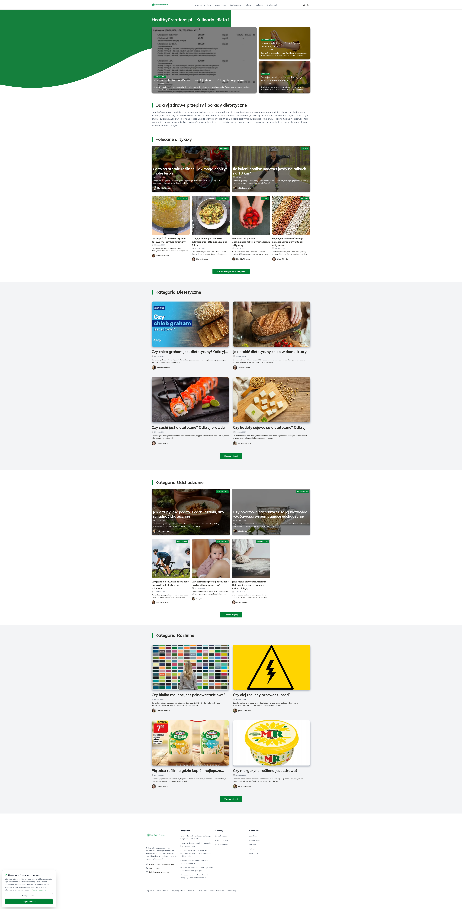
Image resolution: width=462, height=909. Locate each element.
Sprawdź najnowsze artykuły (231, 271)
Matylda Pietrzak (164, 188)
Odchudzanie (235, 5)
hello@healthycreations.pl (159, 872)
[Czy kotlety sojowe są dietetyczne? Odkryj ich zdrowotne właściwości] (271, 399)
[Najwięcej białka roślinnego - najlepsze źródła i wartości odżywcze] (291, 215)
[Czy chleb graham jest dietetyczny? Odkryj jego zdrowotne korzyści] (190, 324)
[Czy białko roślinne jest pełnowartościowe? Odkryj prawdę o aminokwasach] (190, 667)
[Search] (304, 5)
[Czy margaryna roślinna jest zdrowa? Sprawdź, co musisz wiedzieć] (271, 743)
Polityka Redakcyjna (217, 891)
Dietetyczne (220, 5)
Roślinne (259, 5)
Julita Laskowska (244, 188)
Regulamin (150, 891)
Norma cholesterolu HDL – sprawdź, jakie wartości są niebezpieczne (199, 80)
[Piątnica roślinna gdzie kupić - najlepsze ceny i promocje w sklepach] (190, 743)
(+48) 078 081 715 (156, 868)
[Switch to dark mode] (308, 5)
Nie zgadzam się (28, 896)
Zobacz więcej (231, 456)
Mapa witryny (231, 891)
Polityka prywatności (178, 891)
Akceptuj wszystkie (28, 902)
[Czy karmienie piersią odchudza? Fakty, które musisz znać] (211, 558)
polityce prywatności (38, 890)
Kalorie (248, 5)
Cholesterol (271, 5)
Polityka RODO (202, 891)
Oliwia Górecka (244, 367)
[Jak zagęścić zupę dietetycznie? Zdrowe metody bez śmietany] (171, 215)
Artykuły (185, 830)
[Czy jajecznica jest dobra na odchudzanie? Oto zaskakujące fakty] (211, 215)
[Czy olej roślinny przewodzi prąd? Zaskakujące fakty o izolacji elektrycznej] (271, 667)
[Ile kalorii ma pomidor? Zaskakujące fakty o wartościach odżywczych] (251, 215)
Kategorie (254, 830)
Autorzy (219, 830)
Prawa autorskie (162, 891)
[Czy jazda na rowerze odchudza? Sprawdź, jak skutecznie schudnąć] (171, 558)
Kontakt (191, 891)
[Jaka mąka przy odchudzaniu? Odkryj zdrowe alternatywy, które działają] (251, 558)
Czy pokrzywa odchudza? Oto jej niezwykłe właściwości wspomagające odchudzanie (195, 853)
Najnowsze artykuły (202, 5)
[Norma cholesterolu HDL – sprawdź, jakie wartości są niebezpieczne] (204, 60)
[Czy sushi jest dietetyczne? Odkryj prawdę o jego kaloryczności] (190, 399)
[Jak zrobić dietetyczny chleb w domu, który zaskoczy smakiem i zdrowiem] (271, 324)
